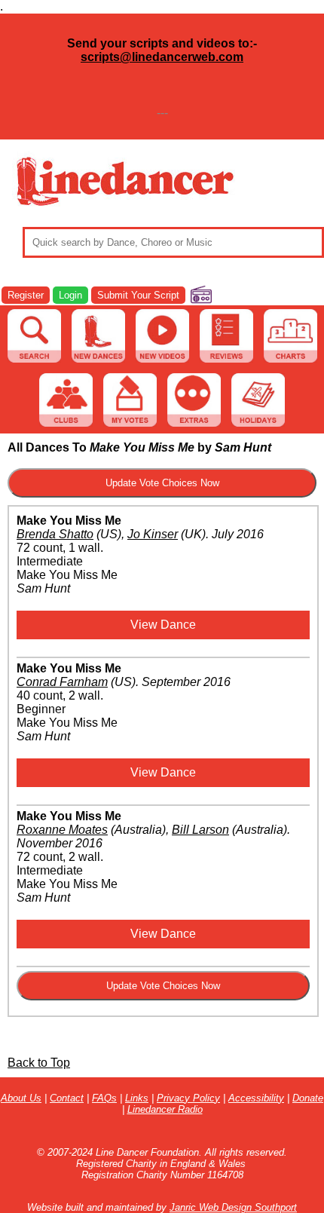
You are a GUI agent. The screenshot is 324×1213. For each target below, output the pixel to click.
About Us (21, 1098)
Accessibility (256, 1098)
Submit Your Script (138, 295)
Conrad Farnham (62, 681)
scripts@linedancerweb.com (162, 57)
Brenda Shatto (55, 534)
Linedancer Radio (165, 1109)
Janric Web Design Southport (233, 1207)
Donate (307, 1098)
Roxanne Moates (62, 829)
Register (26, 295)
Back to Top (39, 1062)
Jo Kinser (152, 534)
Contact (67, 1098)
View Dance (163, 624)
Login (70, 295)
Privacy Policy (188, 1098)
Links (136, 1098)
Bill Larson (200, 829)
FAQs (104, 1098)
